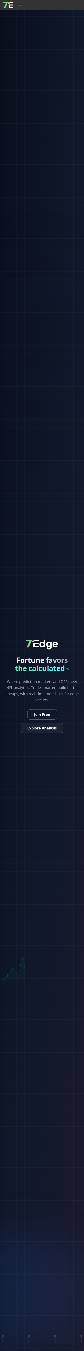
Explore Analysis (42, 728)
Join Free (42, 714)
